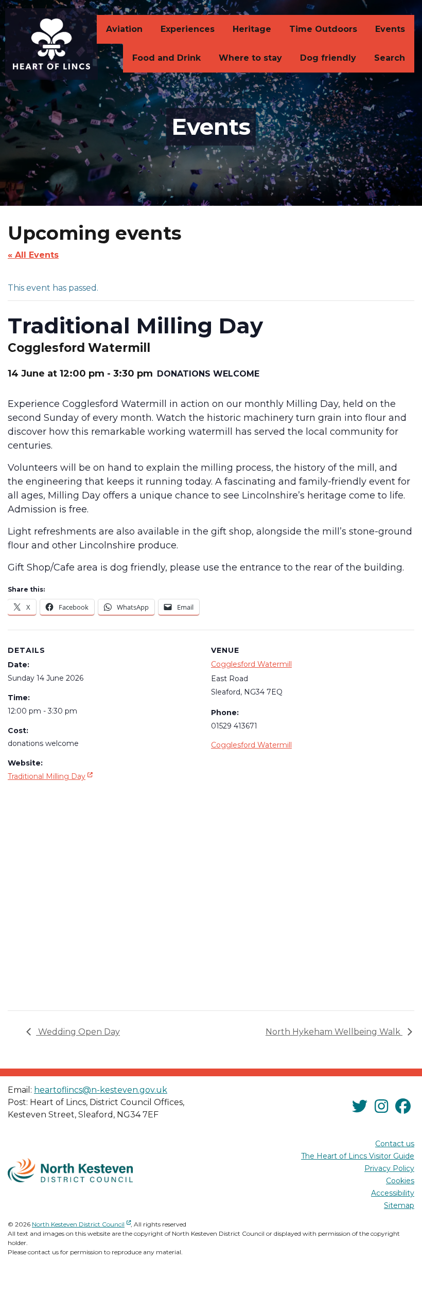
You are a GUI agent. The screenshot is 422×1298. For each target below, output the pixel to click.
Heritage (252, 29)
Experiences (188, 29)
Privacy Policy (389, 1168)
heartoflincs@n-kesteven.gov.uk (100, 1090)
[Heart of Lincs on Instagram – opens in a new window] (381, 1106)
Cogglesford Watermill (251, 664)
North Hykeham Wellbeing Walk (334, 1032)
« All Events (33, 255)
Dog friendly (328, 58)
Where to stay (250, 58)
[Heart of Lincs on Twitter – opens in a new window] (360, 1106)
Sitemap (399, 1205)
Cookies (400, 1180)
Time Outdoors (323, 29)
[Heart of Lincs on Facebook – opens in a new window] (403, 1106)
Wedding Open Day (78, 1032)
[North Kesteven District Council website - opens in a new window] (70, 1170)
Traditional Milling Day (51, 776)
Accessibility (392, 1193)
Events (390, 29)
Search (389, 58)
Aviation (124, 29)
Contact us (394, 1143)
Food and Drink (166, 58)
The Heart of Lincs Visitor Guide (357, 1156)
